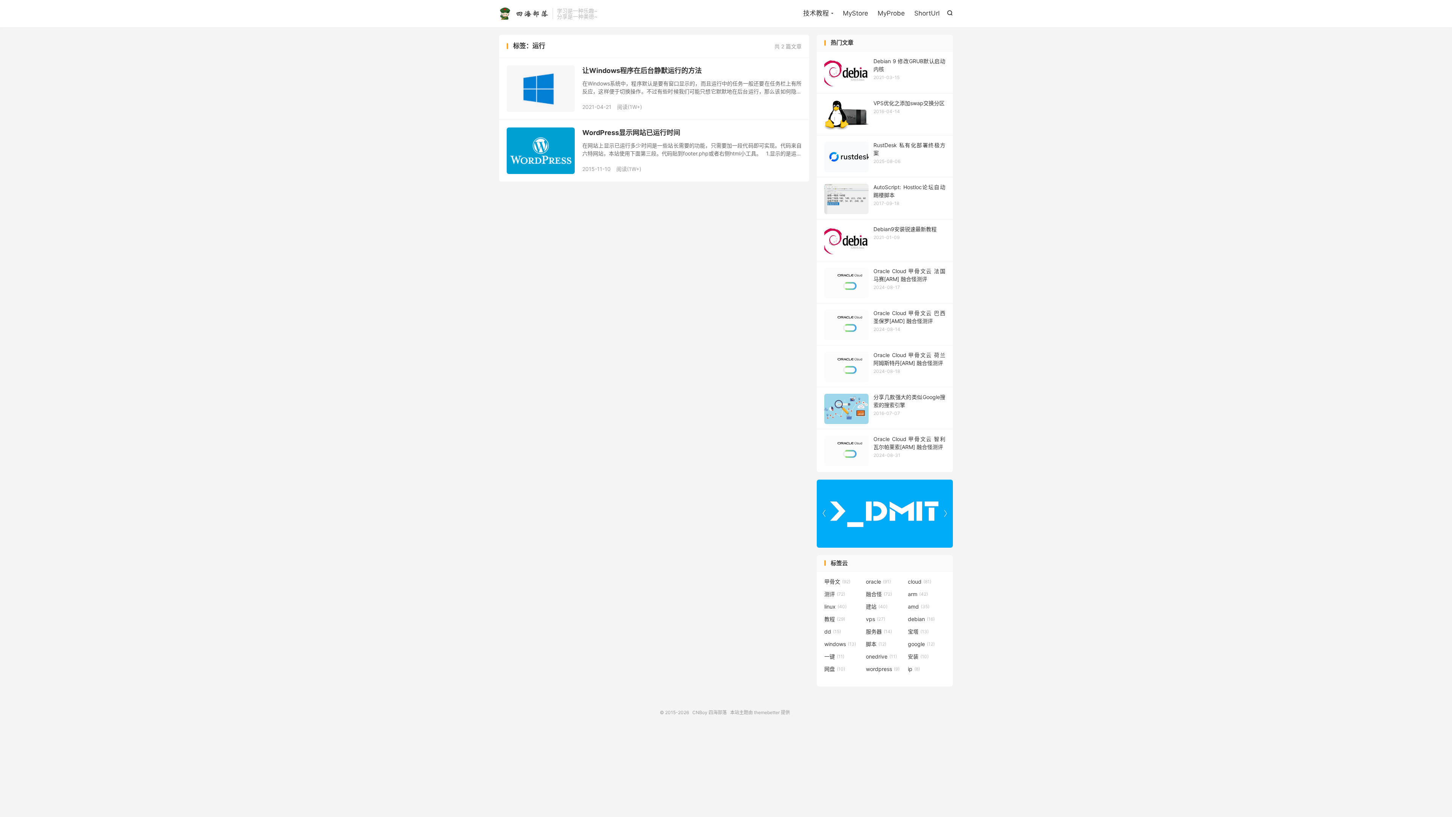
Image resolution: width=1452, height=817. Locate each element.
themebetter (767, 712)
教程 (834, 619)
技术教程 (816, 13)
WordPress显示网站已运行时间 (631, 133)
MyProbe (891, 13)
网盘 (834, 669)
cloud (919, 581)
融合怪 (879, 594)
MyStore (855, 13)
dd (832, 631)
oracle (878, 581)
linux (835, 606)
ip (914, 669)
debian (921, 619)
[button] (945, 513)
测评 (834, 594)
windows (840, 644)
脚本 (876, 644)
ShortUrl (927, 13)
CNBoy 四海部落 (524, 14)
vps (875, 619)
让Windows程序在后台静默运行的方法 (642, 71)
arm (918, 594)
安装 (918, 656)
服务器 (879, 631)
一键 (834, 656)
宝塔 (918, 631)
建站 (876, 606)
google (921, 644)
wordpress (883, 669)
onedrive (881, 656)
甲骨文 (837, 581)
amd (918, 606)
